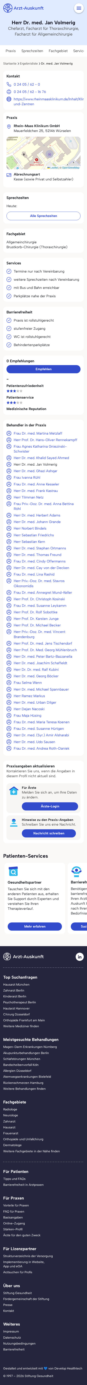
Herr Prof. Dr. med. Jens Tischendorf (43, 643)
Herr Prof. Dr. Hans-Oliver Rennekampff (45, 440)
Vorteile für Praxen (16, 1205)
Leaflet (54, 167)
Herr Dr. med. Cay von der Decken (41, 568)
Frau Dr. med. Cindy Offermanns (40, 561)
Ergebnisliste (29, 63)
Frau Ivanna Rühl (27, 477)
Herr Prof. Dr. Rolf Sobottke (35, 612)
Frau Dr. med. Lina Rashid (34, 574)
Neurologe (10, 1115)
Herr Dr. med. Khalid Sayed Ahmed (41, 458)
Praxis (11, 51)
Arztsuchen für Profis (17, 1272)
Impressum (11, 1331)
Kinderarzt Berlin (14, 996)
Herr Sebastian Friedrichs (34, 535)
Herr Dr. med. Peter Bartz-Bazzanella (43, 656)
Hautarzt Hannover (16, 1008)
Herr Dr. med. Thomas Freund (37, 555)
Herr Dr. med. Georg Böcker (36, 676)
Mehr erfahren (35, 926)
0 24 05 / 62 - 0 (27, 84)
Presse (8, 1305)
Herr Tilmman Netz (29, 497)
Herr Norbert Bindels (30, 528)
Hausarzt (9, 1127)
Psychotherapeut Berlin (19, 1002)
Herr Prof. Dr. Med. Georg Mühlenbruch (45, 650)
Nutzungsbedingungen (19, 1343)
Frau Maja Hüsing (27, 715)
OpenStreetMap (71, 167)
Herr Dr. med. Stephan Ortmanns (40, 548)
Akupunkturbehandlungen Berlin (26, 1053)
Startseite (10, 63)
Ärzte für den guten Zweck (21, 1235)
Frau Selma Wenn (28, 683)
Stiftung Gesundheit (17, 1293)
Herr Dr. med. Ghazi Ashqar (35, 471)
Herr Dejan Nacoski (29, 709)
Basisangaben (13, 1217)
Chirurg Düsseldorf (16, 1014)
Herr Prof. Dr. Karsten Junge (36, 619)
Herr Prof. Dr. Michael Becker (37, 625)
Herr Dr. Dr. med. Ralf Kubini (36, 669)
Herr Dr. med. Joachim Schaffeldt (40, 663)
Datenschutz (12, 1337)
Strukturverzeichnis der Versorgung (28, 1256)
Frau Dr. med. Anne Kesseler (36, 484)
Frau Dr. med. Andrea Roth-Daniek (41, 748)
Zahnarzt (9, 1121)
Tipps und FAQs (14, 1179)
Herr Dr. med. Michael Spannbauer (41, 689)
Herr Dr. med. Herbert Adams (37, 515)
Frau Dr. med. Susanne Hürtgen (39, 729)
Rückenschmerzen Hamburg (23, 1083)
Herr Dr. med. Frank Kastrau (36, 491)
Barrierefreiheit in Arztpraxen (23, 1185)
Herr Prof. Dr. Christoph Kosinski (39, 599)
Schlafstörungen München (21, 1059)
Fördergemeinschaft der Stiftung (26, 1299)
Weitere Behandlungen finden (24, 1089)
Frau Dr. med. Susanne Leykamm (40, 606)
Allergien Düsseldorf (17, 1071)
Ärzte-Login (50, 806)
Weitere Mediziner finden (21, 1026)
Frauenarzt (10, 1133)
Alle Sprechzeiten (43, 216)
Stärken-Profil (12, 1229)
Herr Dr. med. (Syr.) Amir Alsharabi (41, 735)
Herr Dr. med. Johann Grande (37, 522)
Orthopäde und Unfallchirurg (23, 1139)
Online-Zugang (14, 1223)
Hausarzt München (16, 984)
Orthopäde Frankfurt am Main (24, 1020)
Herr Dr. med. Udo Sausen (34, 742)
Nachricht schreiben (48, 833)
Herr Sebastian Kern (29, 542)
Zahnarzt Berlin (13, 990)
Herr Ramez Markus (29, 696)
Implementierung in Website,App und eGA (24, 1264)
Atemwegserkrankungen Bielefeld (27, 1077)
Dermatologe (12, 1145)
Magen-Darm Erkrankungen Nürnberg (30, 1047)
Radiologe (10, 1109)
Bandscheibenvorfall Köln (21, 1065)
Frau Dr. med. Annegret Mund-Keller (43, 592)
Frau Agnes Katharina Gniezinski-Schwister (40, 448)
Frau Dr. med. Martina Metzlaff (38, 433)
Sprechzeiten (32, 51)
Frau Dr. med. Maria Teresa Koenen (42, 722)
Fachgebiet (58, 51)
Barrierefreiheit (13, 1349)
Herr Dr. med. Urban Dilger (35, 702)
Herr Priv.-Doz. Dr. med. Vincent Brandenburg (39, 634)
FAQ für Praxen (13, 1211)
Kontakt (8, 1311)
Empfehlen (44, 369)
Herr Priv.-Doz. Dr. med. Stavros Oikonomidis (39, 583)
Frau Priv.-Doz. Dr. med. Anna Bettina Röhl (44, 506)
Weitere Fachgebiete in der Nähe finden (31, 1151)
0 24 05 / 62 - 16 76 (30, 92)
